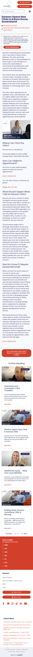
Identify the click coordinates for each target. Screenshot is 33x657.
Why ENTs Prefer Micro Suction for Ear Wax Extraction (17, 639)
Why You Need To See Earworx (12, 581)
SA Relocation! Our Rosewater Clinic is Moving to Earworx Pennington (15, 644)
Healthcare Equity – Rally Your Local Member (15, 471)
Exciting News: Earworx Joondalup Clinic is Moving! (14, 512)
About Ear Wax (8, 28)
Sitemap (18, 649)
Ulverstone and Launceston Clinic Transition (12, 388)
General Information (21, 28)
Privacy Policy (20, 652)
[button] (29, 11)
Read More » (7, 404)
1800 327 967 (12, 187)
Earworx (12, 649)
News (4, 584)
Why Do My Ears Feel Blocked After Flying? (16, 625)
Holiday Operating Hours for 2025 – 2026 (16, 635)
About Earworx (7, 577)
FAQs (4, 587)
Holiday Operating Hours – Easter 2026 (16, 632)
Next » (26, 534)
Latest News (7, 30)
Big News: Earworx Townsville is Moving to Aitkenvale (16, 628)
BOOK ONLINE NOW (12, 47)
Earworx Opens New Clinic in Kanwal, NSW (15, 430)
